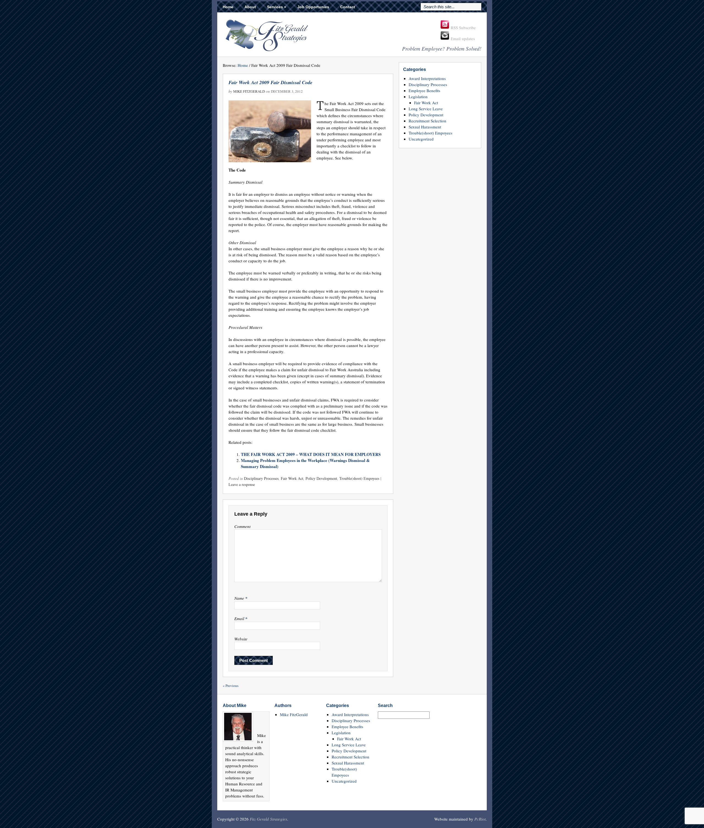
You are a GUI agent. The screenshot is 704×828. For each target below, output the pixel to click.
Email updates (462, 38)
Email (241, 618)
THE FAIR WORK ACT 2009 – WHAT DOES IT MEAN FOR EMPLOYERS (311, 454)
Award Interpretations (427, 78)
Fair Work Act (292, 478)
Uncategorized (421, 139)
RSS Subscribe (463, 27)
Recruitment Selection (427, 120)
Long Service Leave (426, 108)
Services (276, 7)
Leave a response (242, 484)
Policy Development (321, 478)
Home (228, 7)
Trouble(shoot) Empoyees (359, 478)
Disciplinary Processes (261, 478)
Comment (242, 526)
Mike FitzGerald (249, 91)
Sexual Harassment (425, 127)
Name (241, 598)
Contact (347, 7)
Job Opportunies (313, 7)
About (250, 7)
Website (241, 639)
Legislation (418, 96)
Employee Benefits (424, 90)
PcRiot (480, 819)
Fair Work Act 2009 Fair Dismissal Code (270, 82)
